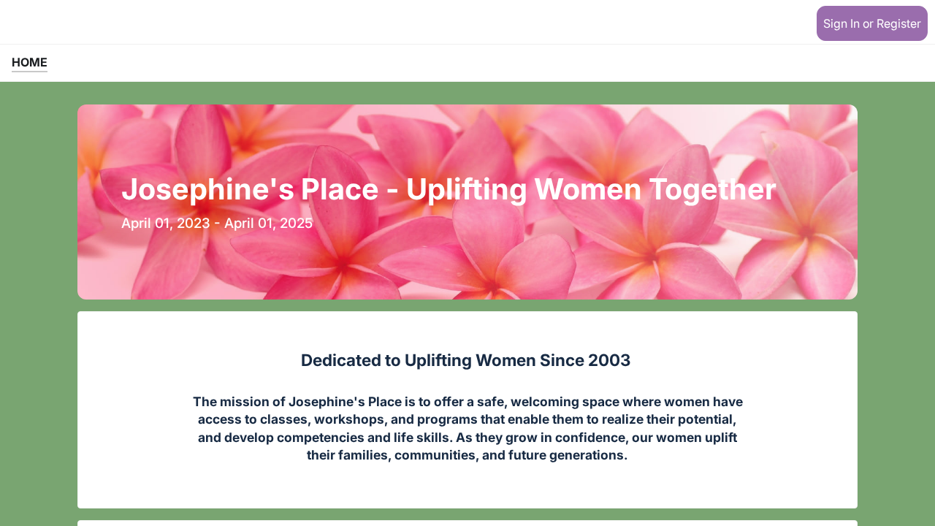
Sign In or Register (872, 23)
